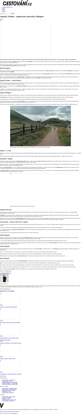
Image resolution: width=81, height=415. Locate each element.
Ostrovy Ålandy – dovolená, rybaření (9, 389)
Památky (4, 272)
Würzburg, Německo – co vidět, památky (10, 383)
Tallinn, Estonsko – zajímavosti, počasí (9, 388)
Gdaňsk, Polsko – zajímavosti (7, 392)
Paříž (15, 61)
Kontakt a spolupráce (15, 411)
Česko (3, 8)
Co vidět (1, 272)
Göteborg (30, 61)
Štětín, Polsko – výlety (6, 391)
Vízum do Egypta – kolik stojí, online (9, 399)
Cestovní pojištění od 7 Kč (7, 7)
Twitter (1, 288)
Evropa (3, 9)
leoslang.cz (15, 413)
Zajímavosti (8, 272)
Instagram (8, 288)
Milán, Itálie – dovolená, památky (8, 390)
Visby (39, 77)
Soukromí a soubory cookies (5, 411)
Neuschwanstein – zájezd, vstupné (8, 396)
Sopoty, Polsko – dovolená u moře (8, 380)
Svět (3, 10)
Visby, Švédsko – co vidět (7, 381)
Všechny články (3, 375)
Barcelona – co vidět (6, 398)
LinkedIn (4, 288)
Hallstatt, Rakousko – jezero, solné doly (9, 382)
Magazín (4, 11)
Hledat (13, 13)
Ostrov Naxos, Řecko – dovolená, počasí (10, 384)
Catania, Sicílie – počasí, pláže (8, 400)
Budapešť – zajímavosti (6, 397)
